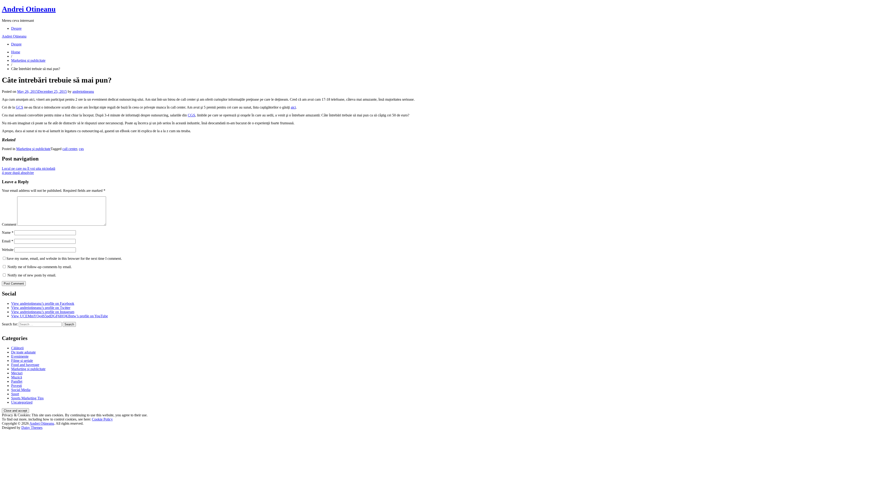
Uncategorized (21, 402)
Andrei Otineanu (29, 9)
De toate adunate (23, 352)
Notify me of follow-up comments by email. (39, 267)
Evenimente (20, 356)
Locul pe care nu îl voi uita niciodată (28, 168)
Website (7, 250)
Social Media (20, 390)
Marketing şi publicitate (28, 60)
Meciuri (17, 373)
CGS (191, 115)
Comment (9, 224)
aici (293, 107)
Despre (16, 28)
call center (69, 149)
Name (7, 232)
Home (15, 52)
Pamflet (16, 381)
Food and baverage (25, 365)
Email (7, 241)
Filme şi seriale (22, 361)
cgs (81, 149)
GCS (19, 107)
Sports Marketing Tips (27, 398)
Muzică (16, 377)
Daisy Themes (31, 428)
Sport (15, 394)
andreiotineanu (83, 91)
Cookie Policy (102, 419)
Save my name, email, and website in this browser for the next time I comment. (64, 258)
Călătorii (17, 348)
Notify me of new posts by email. (31, 275)
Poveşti (16, 386)
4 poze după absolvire (18, 173)
